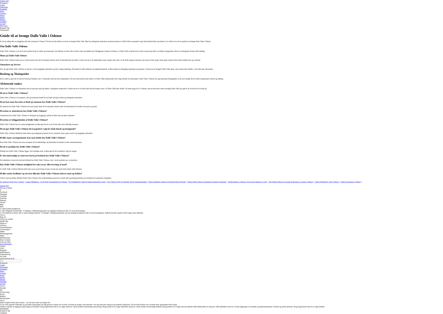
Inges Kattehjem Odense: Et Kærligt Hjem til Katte (167, 182)
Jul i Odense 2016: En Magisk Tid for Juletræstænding (127, 182)
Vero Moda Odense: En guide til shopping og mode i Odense (290, 182)
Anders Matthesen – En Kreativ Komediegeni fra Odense (46, 182)
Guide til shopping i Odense (350, 182)
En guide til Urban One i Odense (12, 182)
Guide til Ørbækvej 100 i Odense (326, 182)
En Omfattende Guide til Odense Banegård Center (87, 182)
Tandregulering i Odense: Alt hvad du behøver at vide (247, 182)
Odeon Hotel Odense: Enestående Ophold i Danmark (206, 182)
